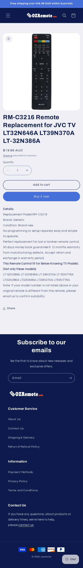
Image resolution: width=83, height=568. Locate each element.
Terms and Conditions (23, 490)
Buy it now (41, 196)
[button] (8, 15)
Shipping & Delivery (21, 437)
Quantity (8, 162)
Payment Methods (20, 472)
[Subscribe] (70, 378)
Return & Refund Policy (23, 446)
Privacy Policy (17, 481)
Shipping (7, 156)
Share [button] (11, 308)
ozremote (46, 557)
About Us (14, 419)
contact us (25, 525)
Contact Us (16, 428)
